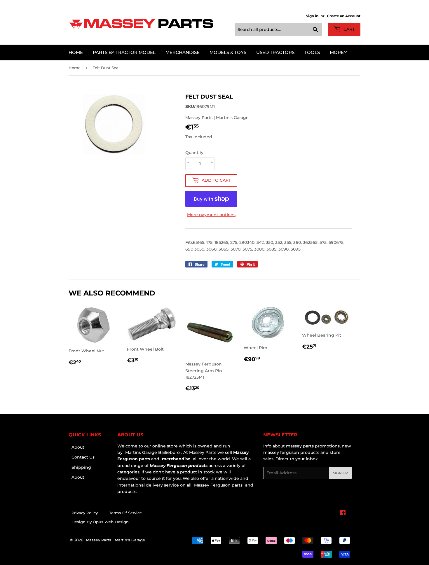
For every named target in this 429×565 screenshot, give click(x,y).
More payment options (211, 214)
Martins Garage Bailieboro (152, 452)
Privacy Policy (85, 512)
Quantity (194, 152)
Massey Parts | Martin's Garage (115, 540)
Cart (348, 29)
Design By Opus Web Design (100, 521)
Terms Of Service (125, 512)
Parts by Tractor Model (124, 52)
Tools (312, 52)
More (337, 52)
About (78, 447)
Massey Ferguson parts (218, 485)
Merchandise (182, 52)
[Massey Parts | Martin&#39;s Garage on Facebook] (343, 513)
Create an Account (343, 16)
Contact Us (83, 457)
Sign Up (340, 473)
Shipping (81, 467)
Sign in (312, 16)
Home (76, 52)
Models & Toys (228, 52)
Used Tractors (275, 52)
